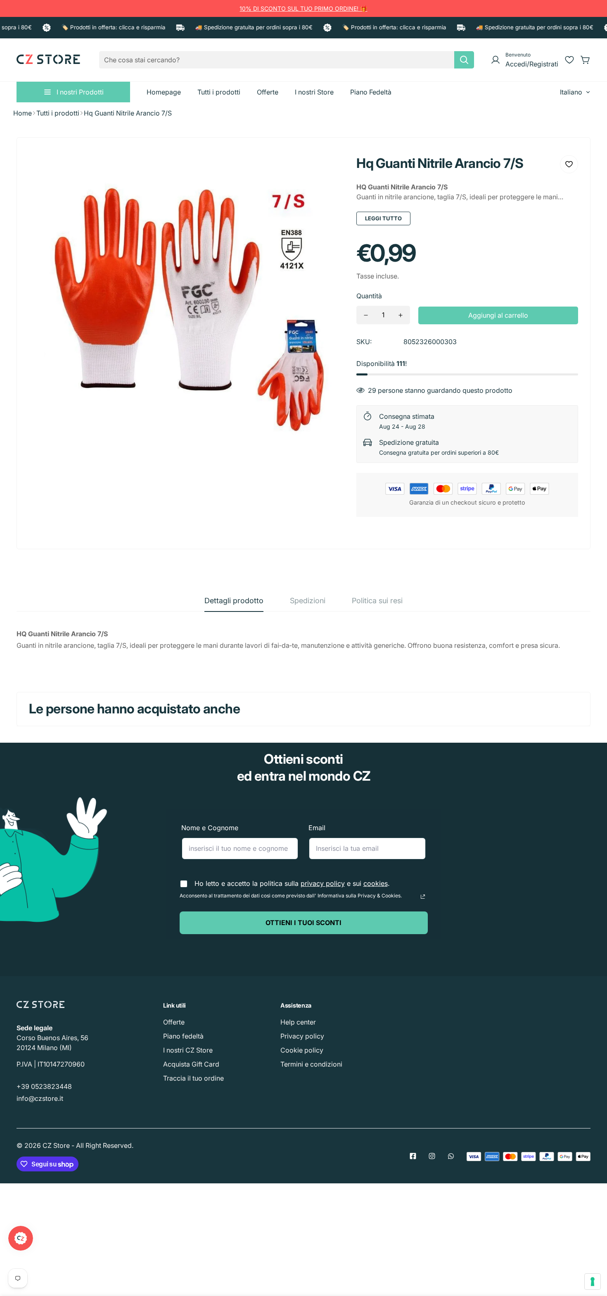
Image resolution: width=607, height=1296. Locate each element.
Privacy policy (302, 1036)
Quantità (369, 296)
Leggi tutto (383, 218)
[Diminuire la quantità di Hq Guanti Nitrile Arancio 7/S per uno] (366, 315)
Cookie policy (301, 1050)
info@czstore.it (40, 1098)
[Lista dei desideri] (569, 60)
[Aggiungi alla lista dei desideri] (569, 164)
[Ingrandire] (327, 167)
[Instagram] (432, 1156)
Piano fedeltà (183, 1036)
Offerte (174, 1022)
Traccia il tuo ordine (193, 1078)
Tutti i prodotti (57, 113)
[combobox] (286, 59)
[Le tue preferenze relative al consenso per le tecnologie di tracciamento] (592, 1281)
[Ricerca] (464, 59)
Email (316, 828)
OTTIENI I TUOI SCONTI (303, 922)
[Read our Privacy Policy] (423, 897)
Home (22, 113)
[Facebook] (413, 1156)
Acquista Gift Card (191, 1064)
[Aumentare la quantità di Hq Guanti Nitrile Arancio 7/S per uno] (400, 315)
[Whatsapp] (451, 1156)
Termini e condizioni (311, 1064)
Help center (298, 1022)
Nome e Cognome (209, 828)
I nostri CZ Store (188, 1050)
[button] (585, 60)
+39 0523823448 (44, 1086)
